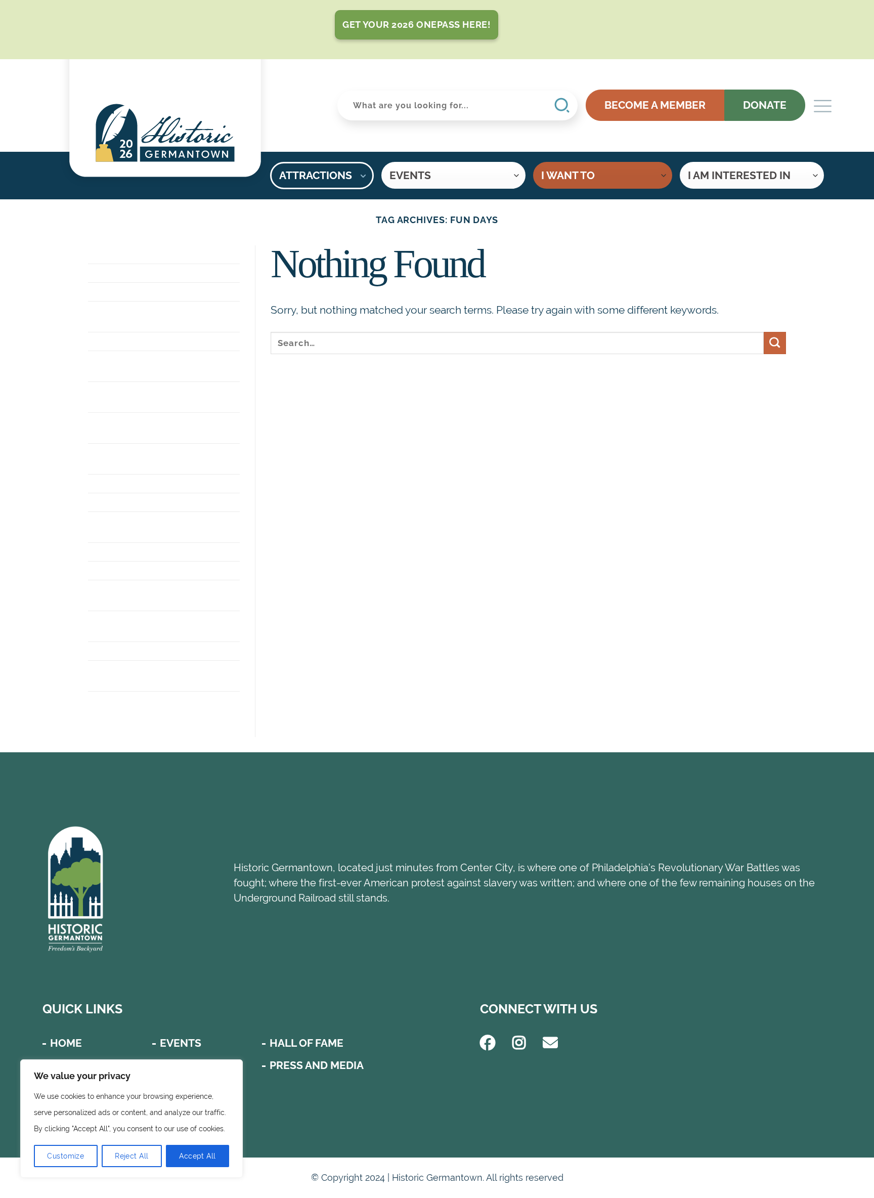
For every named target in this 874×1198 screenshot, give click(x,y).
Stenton (113, 651)
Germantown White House (146, 458)
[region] (131, 1118)
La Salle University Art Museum (155, 595)
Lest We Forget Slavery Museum (157, 626)
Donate (764, 105)
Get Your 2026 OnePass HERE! (416, 24)
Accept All (197, 1156)
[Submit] (775, 343)
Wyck (104, 700)
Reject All (131, 1156)
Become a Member (655, 105)
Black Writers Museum (155, 291)
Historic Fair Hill (138, 502)
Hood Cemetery (133, 551)
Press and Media (317, 1065)
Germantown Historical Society (160, 396)
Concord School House (157, 341)
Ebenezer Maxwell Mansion (143, 366)
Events (180, 1043)
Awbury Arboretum (145, 273)
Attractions (315, 175)
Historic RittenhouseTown (142, 527)
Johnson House (134, 570)
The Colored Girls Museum (141, 675)
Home (66, 1043)
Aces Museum (126, 254)
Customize (65, 1156)
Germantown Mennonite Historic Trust (161, 427)
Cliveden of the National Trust (161, 316)
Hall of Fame (306, 1043)
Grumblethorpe (135, 483)
